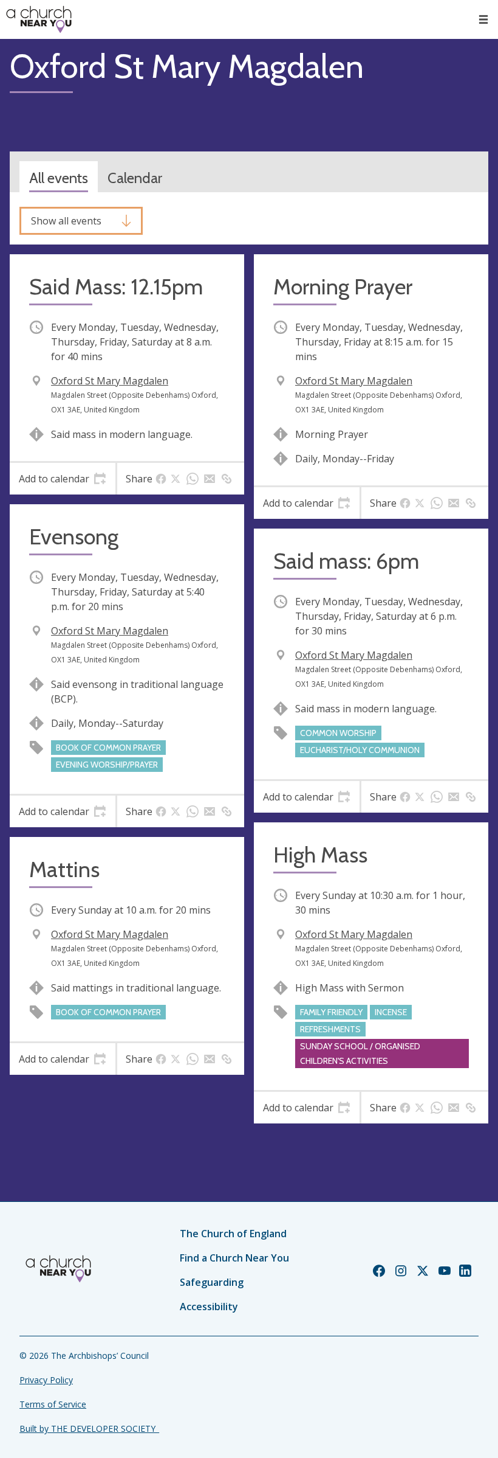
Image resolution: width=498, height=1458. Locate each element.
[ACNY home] (39, 19)
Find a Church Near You (234, 1258)
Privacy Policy (46, 1380)
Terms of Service (52, 1404)
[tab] (62, 479)
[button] (483, 19)
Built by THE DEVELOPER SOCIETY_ (89, 1428)
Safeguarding (212, 1282)
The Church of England (233, 1233)
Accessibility (209, 1306)
